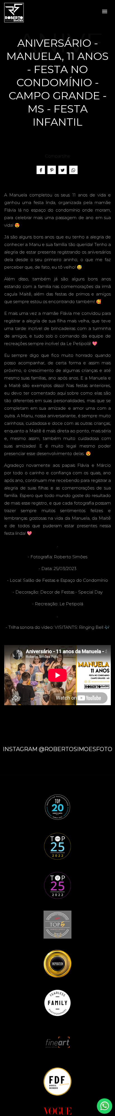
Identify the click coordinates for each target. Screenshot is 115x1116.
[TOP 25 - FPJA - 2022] (57, 845)
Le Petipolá (71, 603)
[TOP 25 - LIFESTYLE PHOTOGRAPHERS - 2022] (57, 885)
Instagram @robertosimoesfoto (57, 749)
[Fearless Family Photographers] (57, 1002)
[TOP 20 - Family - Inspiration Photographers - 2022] (57, 806)
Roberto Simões (70, 556)
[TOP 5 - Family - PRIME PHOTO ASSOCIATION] (57, 924)
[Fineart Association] (57, 1042)
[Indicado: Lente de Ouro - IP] (57, 963)
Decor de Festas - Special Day (71, 592)
